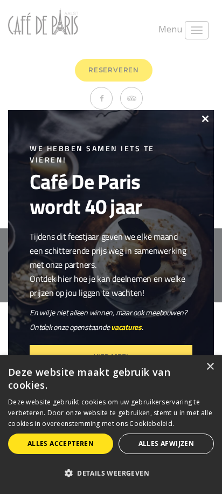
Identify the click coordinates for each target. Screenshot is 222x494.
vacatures (126, 327)
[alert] (111, 424)
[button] (111, 473)
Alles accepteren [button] (60, 443)
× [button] (210, 367)
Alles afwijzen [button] (166, 443)
